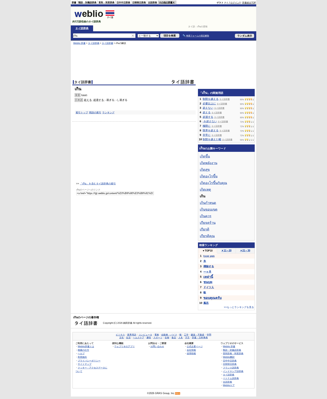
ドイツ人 (208, 287)
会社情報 (191, 350)
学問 (209, 335)
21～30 (245, 250)
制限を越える (211, 98)
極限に (207, 125)
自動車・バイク (169, 335)
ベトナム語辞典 (231, 378)
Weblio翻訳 (229, 357)
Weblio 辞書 (79, 43)
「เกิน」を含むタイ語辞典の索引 (98, 183)
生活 (128, 337)
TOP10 (207, 250)
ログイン (234, 2)
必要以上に (209, 103)
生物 (167, 337)
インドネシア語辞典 (233, 371)
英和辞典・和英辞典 (233, 353)
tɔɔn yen (209, 255)
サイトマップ (84, 364)
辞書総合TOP (249, 2)
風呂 (206, 302)
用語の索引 (95, 112)
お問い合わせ (157, 346)
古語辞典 (152, 2)
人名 (180, 337)
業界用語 (131, 335)
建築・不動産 (197, 335)
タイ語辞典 (82, 28)
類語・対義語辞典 (87, 2)
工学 (186, 335)
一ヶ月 (207, 271)
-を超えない (210, 121)
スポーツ (157, 337)
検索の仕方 (83, 350)
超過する (98, 99)
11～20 (226, 250)
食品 (173, 337)
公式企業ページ (195, 346)
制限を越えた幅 (212, 139)
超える (88, 99)
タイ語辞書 (107, 43)
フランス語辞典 (231, 367)
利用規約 (82, 357)
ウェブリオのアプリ (124, 346)
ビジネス (120, 335)
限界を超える (211, 130)
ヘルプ (81, 353)
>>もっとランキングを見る (239, 307)
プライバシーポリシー (89, 360)
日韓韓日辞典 (139, 2)
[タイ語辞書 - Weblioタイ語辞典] (94, 18)
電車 (156, 335)
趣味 (148, 337)
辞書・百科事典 (200, 337)
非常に (207, 134)
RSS (177, 393)
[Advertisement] (187, 15)
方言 (187, 337)
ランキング (108, 112)
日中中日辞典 (123, 2)
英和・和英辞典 (106, 2)
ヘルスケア (138, 337)
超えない (208, 107)
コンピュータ (145, 335)
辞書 (74, 2)
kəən (84, 94)
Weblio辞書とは (86, 346)
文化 (121, 337)
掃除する (208, 266)
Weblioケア (229, 385)
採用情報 (191, 353)
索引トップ (82, 112)
